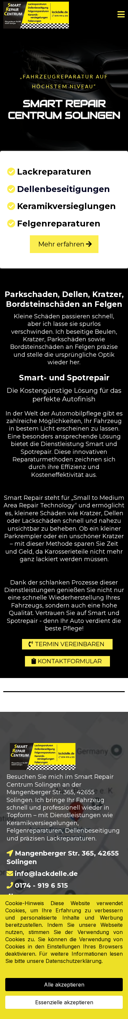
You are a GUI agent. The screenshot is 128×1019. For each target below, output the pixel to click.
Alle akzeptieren (64, 984)
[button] (121, 15)
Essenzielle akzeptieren (64, 1002)
